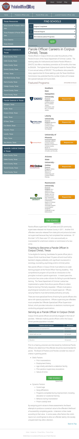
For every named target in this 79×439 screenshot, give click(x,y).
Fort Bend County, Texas (12, 78)
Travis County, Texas (10, 94)
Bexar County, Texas (10, 56)
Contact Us (33, 432)
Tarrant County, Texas (11, 90)
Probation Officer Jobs (22, 15)
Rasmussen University (50, 184)
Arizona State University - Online (50, 161)
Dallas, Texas (8, 117)
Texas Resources (11, 21)
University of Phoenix (50, 136)
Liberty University (49, 117)
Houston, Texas (9, 130)
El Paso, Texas (8, 73)
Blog (65, 2)
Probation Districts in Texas (12, 51)
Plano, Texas (8, 138)
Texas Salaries (8, 40)
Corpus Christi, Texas (11, 113)
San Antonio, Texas (10, 142)
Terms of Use (49, 432)
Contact (59, 2)
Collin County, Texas (10, 61)
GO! (52, 41)
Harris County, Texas (10, 82)
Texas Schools (8, 44)
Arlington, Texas (9, 104)
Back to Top (72, 424)
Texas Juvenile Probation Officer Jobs (14, 27)
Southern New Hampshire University (49, 92)
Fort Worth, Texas (9, 125)
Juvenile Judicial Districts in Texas (14, 149)
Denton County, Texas (11, 69)
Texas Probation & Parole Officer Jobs (14, 34)
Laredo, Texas (8, 134)
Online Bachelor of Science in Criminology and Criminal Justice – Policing (50, 173)
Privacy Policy (41, 432)
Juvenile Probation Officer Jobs (65, 15)
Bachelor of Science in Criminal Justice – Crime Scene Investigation (50, 126)
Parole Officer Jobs (42, 15)
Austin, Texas (8, 109)
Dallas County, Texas (10, 65)
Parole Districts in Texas (14, 100)
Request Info (66, 99)
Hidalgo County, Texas (11, 86)
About (52, 2)
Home (6, 15)
